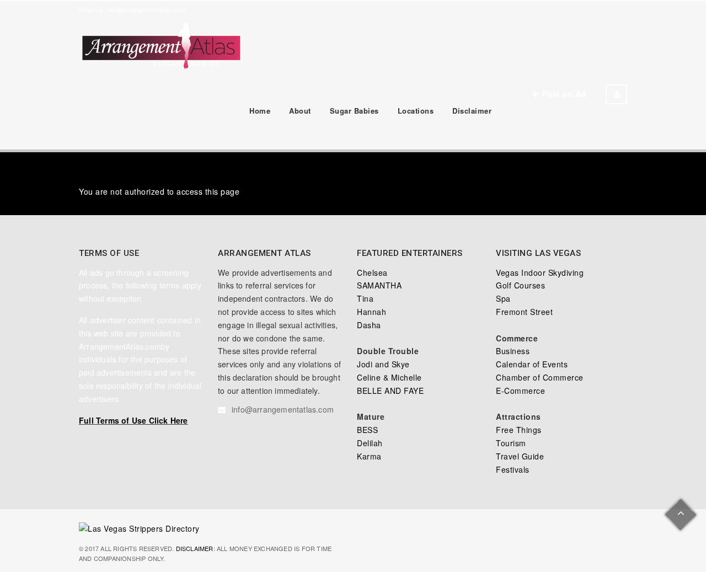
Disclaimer (471, 110)
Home (259, 110)
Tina (365, 298)
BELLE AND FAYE (390, 390)
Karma (369, 456)
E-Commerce (520, 390)
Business (513, 350)
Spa (503, 298)
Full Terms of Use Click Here (133, 420)
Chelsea (372, 272)
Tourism (511, 442)
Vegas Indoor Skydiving (540, 272)
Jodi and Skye (383, 364)
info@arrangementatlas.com (146, 9)
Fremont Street (524, 311)
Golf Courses (520, 285)
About (300, 110)
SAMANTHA (379, 285)
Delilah (370, 442)
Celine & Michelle (389, 377)
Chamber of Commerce (540, 377)
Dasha (369, 324)
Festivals (513, 469)
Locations (416, 110)
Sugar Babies (354, 110)
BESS (367, 429)
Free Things (519, 429)
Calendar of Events (532, 364)
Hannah (371, 311)
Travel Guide (520, 456)
